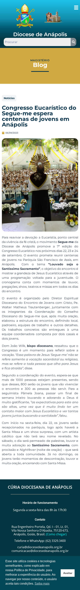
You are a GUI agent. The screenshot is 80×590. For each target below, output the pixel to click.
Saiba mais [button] (42, 583)
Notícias (9, 98)
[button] (76, 8)
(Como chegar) (56, 534)
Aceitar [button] (67, 573)
